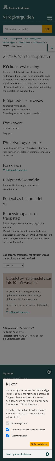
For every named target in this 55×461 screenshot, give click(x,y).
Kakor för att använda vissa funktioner (28, 429)
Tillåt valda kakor (39, 444)
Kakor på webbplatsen (18, 454)
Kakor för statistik (19, 435)
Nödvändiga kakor (19, 423)
